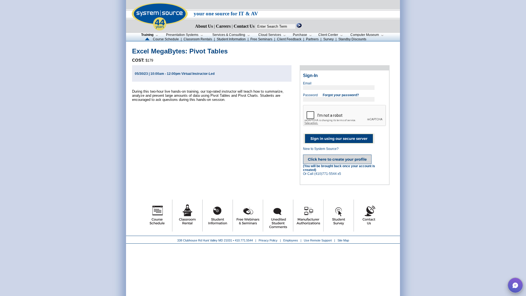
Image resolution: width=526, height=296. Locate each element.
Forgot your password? (341, 95)
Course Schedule (166, 39)
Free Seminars (261, 39)
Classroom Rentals (198, 39)
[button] (515, 285)
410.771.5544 (244, 240)
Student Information (231, 39)
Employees (290, 240)
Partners (312, 39)
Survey (328, 39)
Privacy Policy (268, 240)
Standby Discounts (352, 39)
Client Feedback (289, 39)
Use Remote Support (318, 240)
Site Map (343, 240)
